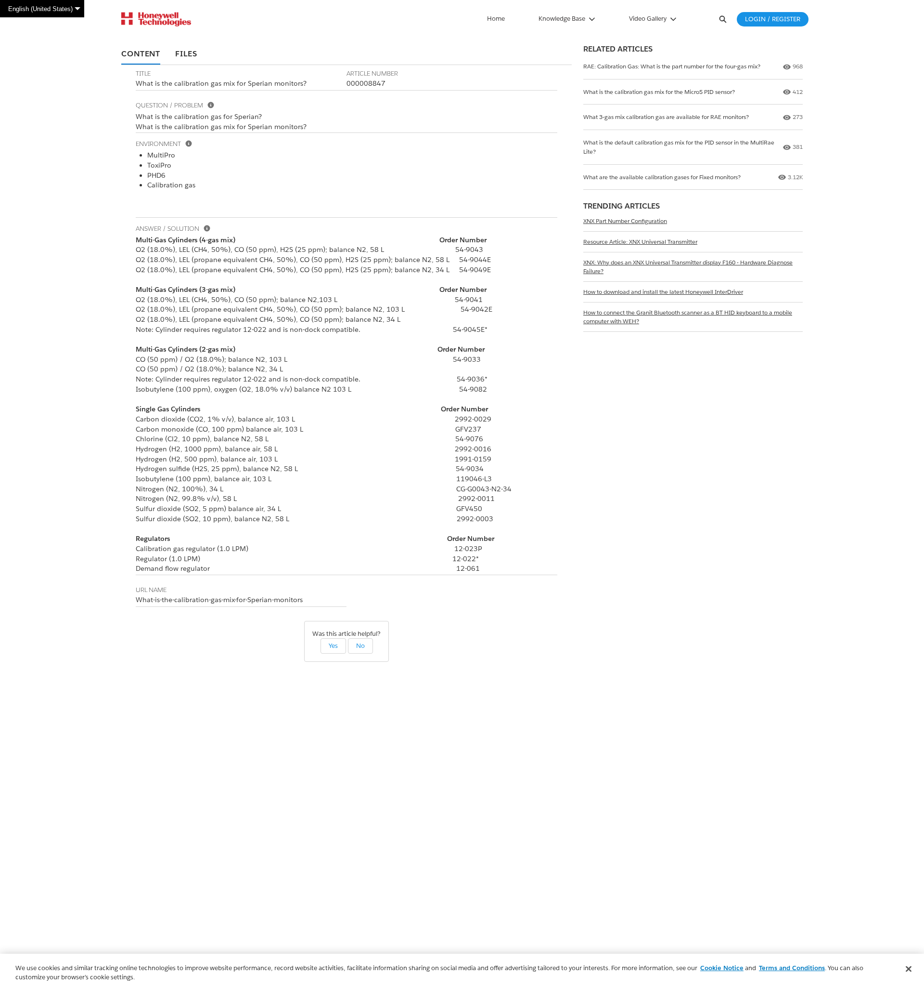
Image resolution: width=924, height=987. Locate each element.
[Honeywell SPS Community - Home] (156, 19)
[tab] (140, 54)
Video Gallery (648, 18)
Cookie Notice (722, 968)
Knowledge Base (562, 18)
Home (496, 18)
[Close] (908, 969)
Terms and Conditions (792, 968)
